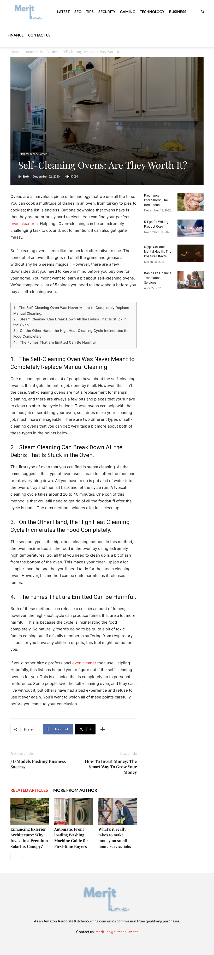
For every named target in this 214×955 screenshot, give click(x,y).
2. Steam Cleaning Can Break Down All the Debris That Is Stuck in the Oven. (70, 322)
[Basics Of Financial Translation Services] (190, 280)
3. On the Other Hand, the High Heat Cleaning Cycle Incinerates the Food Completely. (71, 333)
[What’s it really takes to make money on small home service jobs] (117, 811)
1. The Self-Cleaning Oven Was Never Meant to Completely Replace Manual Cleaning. (71, 310)
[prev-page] (13, 857)
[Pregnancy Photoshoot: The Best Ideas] (190, 202)
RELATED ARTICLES (29, 790)
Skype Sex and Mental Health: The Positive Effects (157, 251)
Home (15, 52)
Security (106, 11)
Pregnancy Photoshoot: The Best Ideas (156, 200)
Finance (15, 35)
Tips (90, 11)
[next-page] (22, 857)
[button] (202, 11)
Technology (152, 11)
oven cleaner (22, 223)
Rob (26, 176)
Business (177, 11)
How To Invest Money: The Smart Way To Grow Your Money (111, 766)
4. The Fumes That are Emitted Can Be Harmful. (55, 342)
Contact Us (39, 35)
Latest (63, 11)
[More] (102, 729)
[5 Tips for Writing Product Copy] (190, 229)
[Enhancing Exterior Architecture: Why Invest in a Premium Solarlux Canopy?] (29, 811)
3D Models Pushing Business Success (38, 763)
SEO (77, 11)
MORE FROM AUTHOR (75, 790)
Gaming (127, 11)
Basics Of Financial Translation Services (158, 277)
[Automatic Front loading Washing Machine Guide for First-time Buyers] (73, 811)
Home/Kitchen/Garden (41, 52)
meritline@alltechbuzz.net (117, 931)
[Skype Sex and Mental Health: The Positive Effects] (190, 254)
